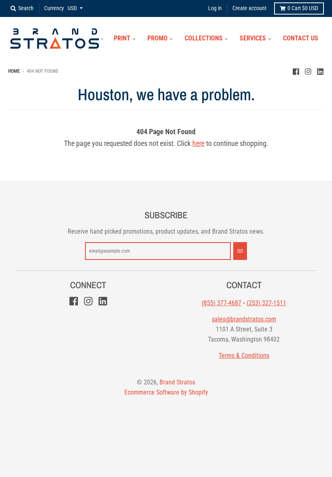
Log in (215, 8)
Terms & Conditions (244, 355)
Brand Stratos (177, 382)
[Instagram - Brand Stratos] (308, 70)
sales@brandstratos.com (244, 319)
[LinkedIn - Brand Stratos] (320, 70)
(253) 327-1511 (266, 303)
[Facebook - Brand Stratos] (296, 70)
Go (240, 251)
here (198, 143)
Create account (249, 8)
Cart (302, 8)
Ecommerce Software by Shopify (166, 392)
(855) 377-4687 (221, 303)
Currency (54, 8)
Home (14, 71)
